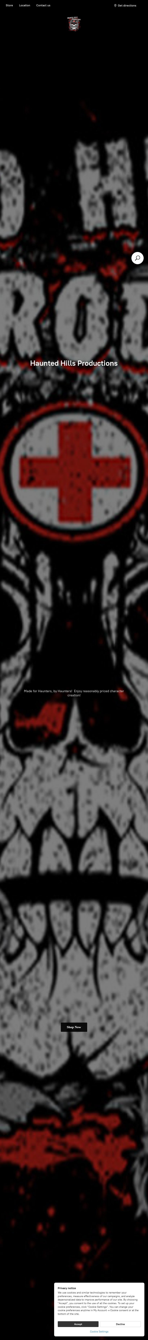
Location (24, 5)
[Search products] (137, 258)
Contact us (43, 5)
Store (9, 5)
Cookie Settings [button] (99, 1331)
